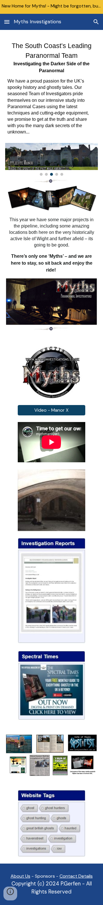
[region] (51, 7)
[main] (51, 90)
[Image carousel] (51, 159)
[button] (7, 22)
